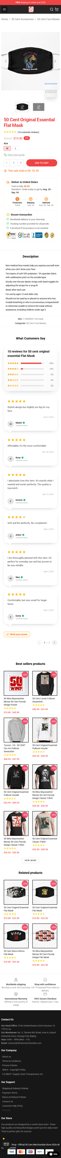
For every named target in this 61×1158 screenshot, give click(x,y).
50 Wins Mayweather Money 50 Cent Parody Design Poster (15, 701)
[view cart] (56, 9)
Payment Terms (9, 1093)
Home (4, 19)
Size (6, 143)
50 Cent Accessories (22, 19)
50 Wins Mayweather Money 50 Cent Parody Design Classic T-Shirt (43, 795)
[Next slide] (55, 61)
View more (31, 860)
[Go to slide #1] (22, 107)
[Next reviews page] (54, 642)
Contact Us (7, 1101)
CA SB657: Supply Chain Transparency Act (22, 1074)
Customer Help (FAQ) (12, 1106)
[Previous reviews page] (39, 642)
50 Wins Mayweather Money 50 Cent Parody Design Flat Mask (43, 954)
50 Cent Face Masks (48, 19)
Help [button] (55, 1154)
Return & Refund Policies (14, 1097)
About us (6, 1056)
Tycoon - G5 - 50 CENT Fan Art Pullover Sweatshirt (14, 748)
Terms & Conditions (11, 1061)
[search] (51, 9)
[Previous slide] (6, 61)
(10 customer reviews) (28, 132)
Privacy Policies (9, 1065)
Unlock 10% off (6, 1144)
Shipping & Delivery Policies (15, 1088)
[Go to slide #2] (38, 107)
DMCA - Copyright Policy (14, 1069)
